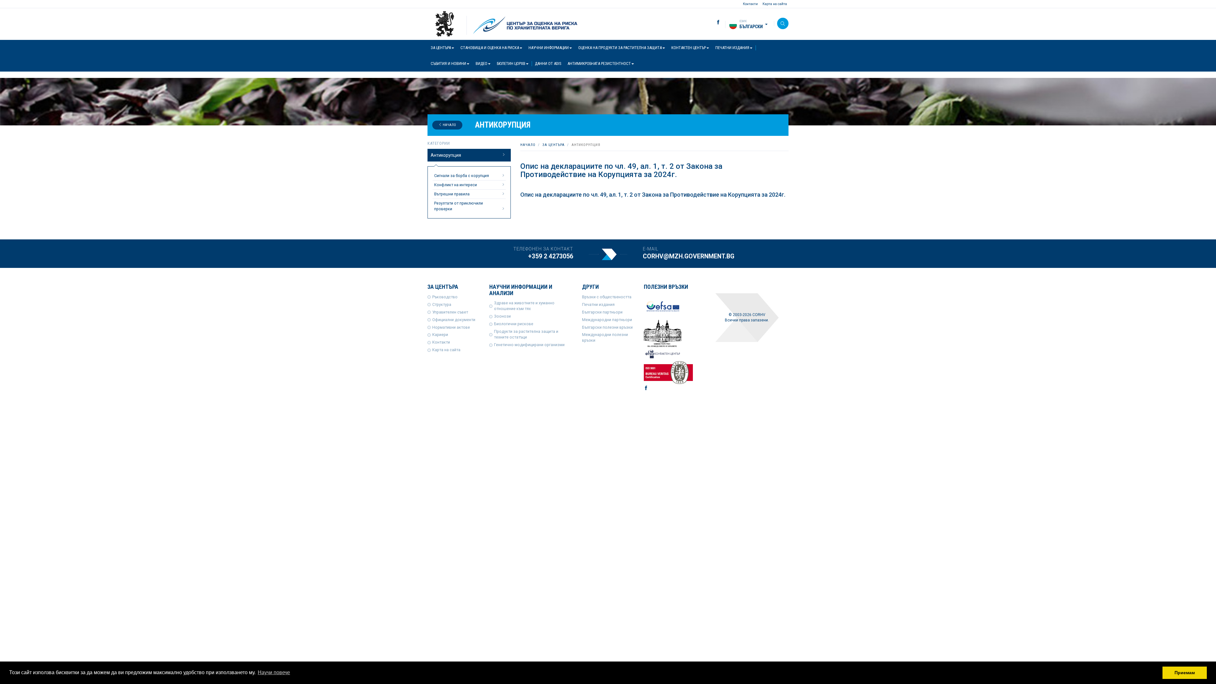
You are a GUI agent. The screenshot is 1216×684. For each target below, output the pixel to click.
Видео (481, 63)
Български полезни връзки (607, 327)
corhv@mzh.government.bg (688, 256)
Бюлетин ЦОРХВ (511, 63)
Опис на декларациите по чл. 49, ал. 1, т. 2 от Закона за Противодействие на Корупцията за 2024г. (652, 194)
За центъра (441, 47)
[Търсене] (782, 23)
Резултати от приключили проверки (458, 206)
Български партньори (602, 312)
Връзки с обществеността (606, 296)
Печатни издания (732, 47)
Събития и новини (448, 63)
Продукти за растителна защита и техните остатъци (526, 334)
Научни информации (549, 47)
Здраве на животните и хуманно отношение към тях (524, 306)
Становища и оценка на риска (489, 47)
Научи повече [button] (274, 672)
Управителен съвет (450, 312)
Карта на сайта (775, 4)
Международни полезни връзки (605, 337)
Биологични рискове (513, 323)
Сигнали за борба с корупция (461, 175)
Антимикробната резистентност (599, 63)
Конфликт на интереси (455, 184)
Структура (441, 304)
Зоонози (502, 316)
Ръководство (445, 296)
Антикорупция (446, 155)
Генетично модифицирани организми (529, 344)
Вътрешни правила (452, 194)
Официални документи (453, 319)
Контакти (750, 4)
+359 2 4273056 (550, 256)
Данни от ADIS (548, 63)
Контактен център (688, 47)
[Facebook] (713, 22)
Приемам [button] (1185, 672)
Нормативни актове (451, 327)
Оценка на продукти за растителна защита (620, 47)
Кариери (440, 334)
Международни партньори (607, 319)
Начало (449, 125)
